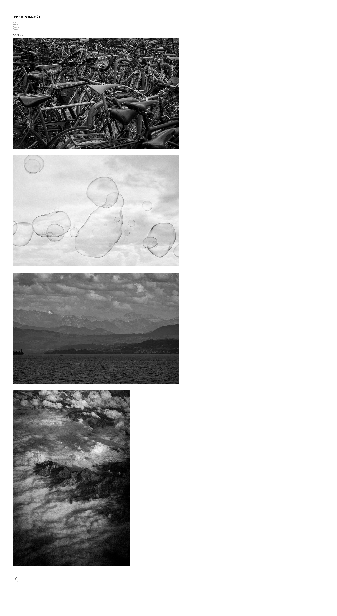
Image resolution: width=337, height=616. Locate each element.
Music (15, 23)
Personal (16, 27)
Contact (16, 29)
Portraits (16, 25)
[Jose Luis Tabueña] (42, 20)
